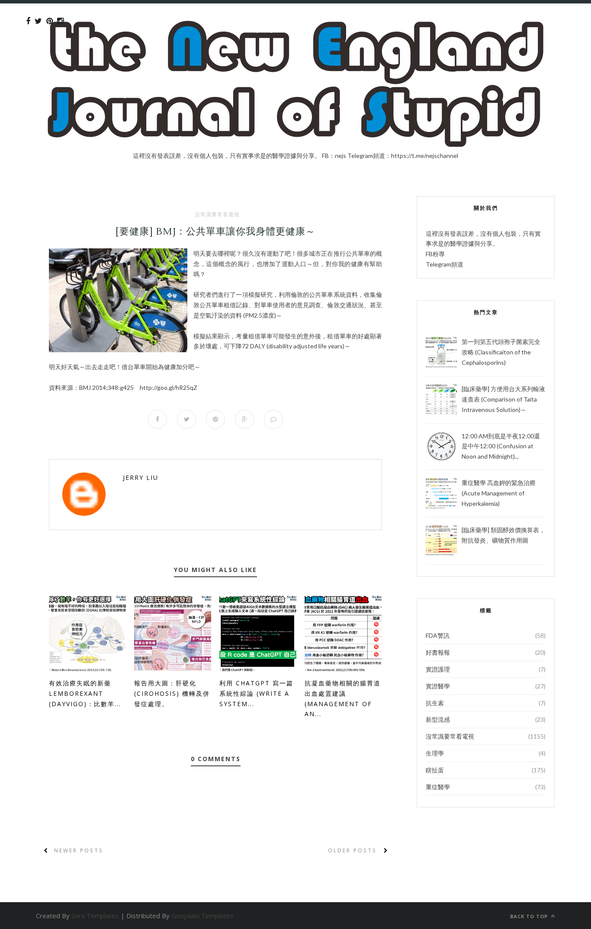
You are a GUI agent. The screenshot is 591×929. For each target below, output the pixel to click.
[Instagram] (60, 21)
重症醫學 (438, 787)
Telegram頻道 (444, 264)
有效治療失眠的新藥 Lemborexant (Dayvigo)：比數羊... (85, 693)
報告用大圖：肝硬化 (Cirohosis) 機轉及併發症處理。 (172, 693)
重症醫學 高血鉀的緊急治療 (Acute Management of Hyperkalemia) (499, 493)
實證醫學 (438, 686)
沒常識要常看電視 (217, 215)
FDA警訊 (438, 635)
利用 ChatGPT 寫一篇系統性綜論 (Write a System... (256, 693)
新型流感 (438, 719)
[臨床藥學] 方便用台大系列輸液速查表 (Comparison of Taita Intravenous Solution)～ (503, 399)
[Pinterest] (49, 21)
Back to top (529, 916)
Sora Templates (95, 915)
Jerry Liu (140, 477)
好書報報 (438, 652)
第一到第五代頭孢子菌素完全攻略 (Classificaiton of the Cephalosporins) (501, 352)
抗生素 (435, 703)
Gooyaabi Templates (202, 915)
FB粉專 (435, 253)
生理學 (435, 753)
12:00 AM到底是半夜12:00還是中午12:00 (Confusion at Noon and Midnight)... (501, 446)
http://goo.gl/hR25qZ (168, 387)
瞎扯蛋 (435, 770)
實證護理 (438, 669)
